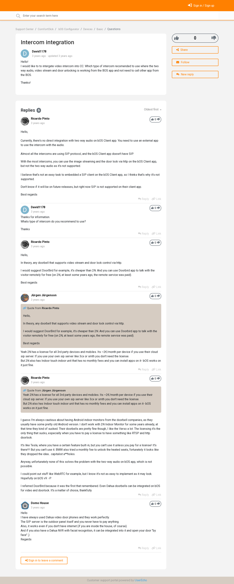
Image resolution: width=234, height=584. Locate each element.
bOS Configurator (68, 29)
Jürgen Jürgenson (43, 295)
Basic (100, 29)
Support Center (25, 29)
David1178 (39, 51)
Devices (88, 29)
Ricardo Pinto (40, 118)
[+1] (176, 38)
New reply (187, 74)
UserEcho (141, 580)
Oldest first (151, 109)
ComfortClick (46, 29)
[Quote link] (25, 308)
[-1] (214, 38)
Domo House (40, 503)
